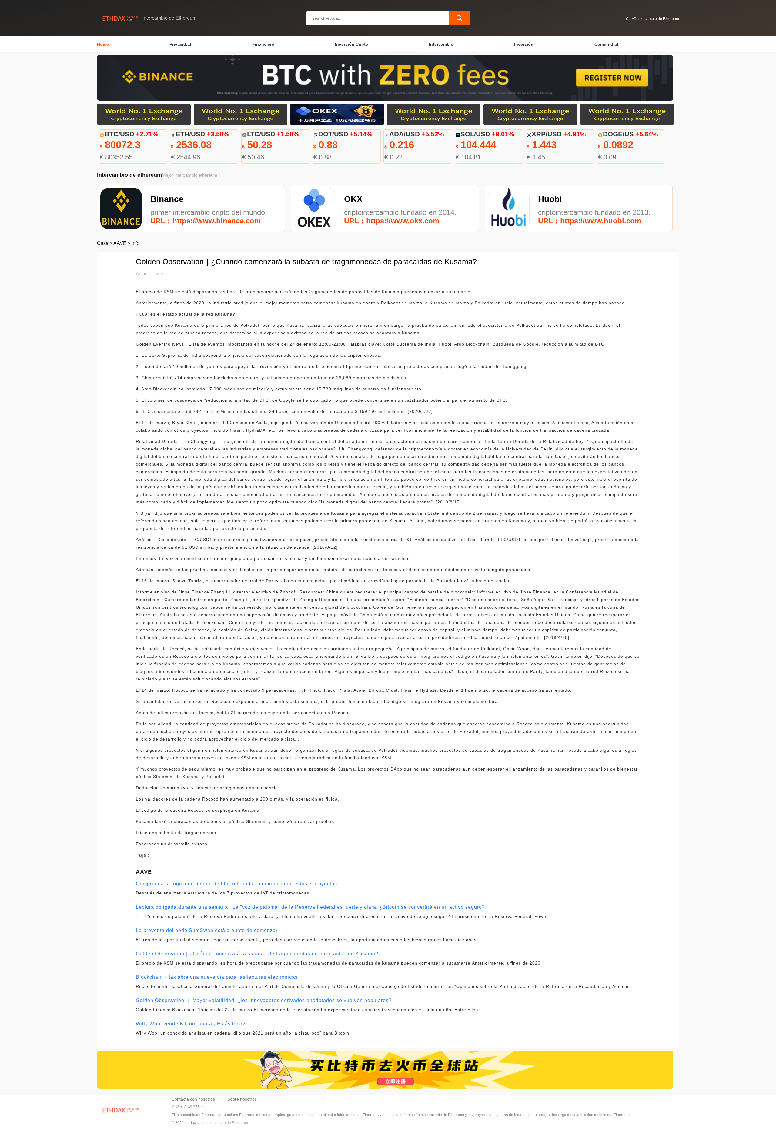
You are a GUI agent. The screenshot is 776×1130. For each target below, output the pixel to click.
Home (103, 44)
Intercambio (441, 44)
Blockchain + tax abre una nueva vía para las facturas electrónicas (217, 977)
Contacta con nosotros (193, 1099)
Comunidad (606, 44)
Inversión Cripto (351, 44)
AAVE (119, 243)
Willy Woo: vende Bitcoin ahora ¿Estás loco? (191, 1023)
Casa (103, 243)
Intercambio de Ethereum (227, 1123)
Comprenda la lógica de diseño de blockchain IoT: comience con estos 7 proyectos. (237, 883)
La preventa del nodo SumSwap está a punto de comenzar (207, 930)
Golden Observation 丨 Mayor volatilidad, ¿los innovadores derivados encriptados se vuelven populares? (264, 1000)
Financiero (263, 44)
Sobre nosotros (242, 1099)
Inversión (524, 44)
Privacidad (180, 44)
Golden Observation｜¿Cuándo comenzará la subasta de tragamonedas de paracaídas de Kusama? (257, 953)
